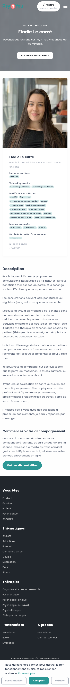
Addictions (9, 541)
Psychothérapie (12, 610)
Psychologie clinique (15, 600)
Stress (6, 572)
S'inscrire (48, 6)
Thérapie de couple (14, 615)
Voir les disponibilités (22, 465)
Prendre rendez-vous (35, 55)
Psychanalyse (11, 594)
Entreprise (8, 643)
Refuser (60, 680)
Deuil (5, 567)
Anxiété (7, 536)
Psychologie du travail (16, 605)
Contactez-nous (47, 637)
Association (9, 632)
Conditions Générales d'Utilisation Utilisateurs (35, 658)
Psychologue (37, 25)
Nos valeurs (44, 632)
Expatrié (7, 503)
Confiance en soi (13, 551)
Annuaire (8, 519)
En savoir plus (26, 673)
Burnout (7, 546)
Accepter (39, 680)
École (6, 637)
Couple (7, 557)
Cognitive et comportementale (21, 589)
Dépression (9, 562)
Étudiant (7, 498)
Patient (7, 508)
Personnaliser (14, 680)
